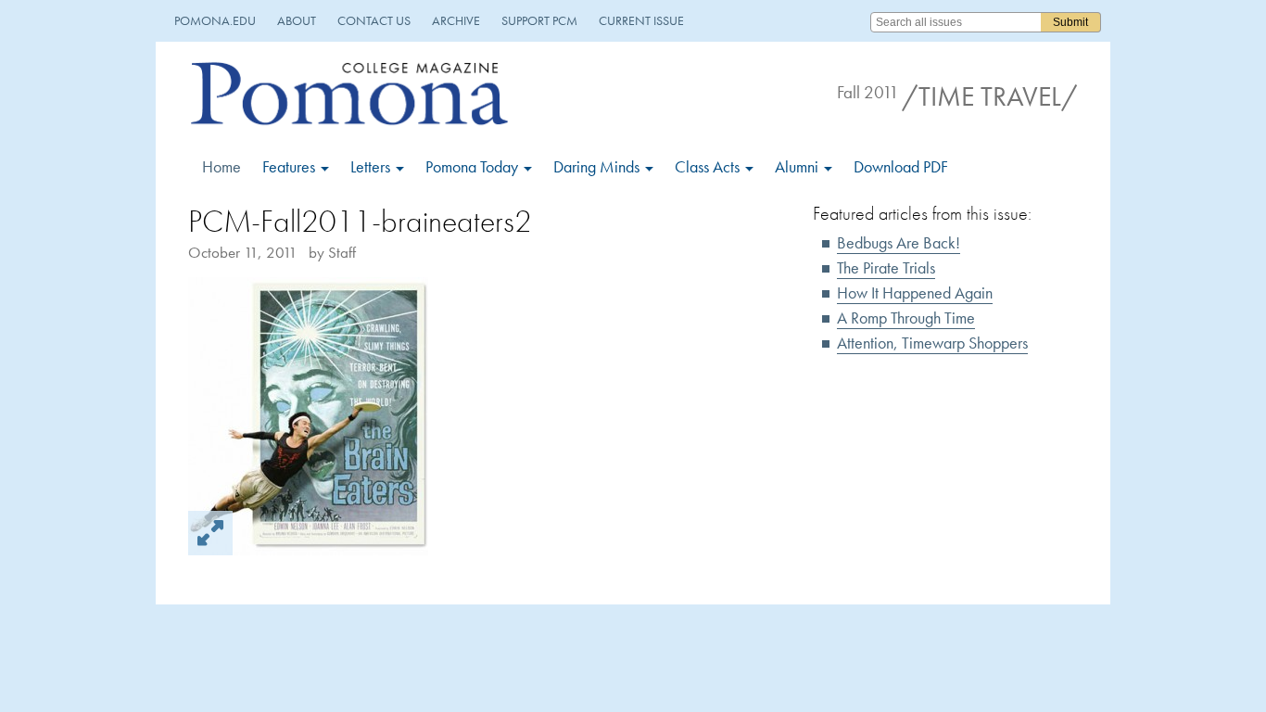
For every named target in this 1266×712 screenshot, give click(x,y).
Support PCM (539, 20)
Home (221, 166)
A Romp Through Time (906, 317)
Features (290, 166)
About (296, 20)
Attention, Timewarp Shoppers (932, 342)
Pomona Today (473, 166)
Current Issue (641, 20)
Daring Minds (598, 166)
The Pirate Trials (886, 267)
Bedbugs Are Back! (898, 242)
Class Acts (709, 166)
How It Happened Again (915, 292)
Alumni (798, 166)
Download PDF (901, 166)
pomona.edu (215, 20)
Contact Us (374, 20)
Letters (372, 166)
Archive (456, 20)
